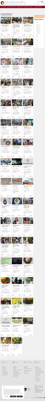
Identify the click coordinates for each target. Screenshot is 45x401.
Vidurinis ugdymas (16, 371)
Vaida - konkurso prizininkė (26, 326)
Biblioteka (15, 368)
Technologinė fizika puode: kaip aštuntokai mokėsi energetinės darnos (16, 26)
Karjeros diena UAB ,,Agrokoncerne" (5, 47)
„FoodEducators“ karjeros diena (15, 127)
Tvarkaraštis (5, 362)
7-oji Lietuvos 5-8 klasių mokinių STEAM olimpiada (6, 206)
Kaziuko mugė (26, 146)
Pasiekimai (4, 370)
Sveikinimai (17, 347)
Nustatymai (6, 396)
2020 (37, 46)
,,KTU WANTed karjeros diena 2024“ (28, 108)
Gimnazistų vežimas (16, 375)
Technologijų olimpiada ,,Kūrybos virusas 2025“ (5, 67)
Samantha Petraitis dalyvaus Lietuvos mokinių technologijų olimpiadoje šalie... (16, 68)
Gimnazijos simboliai (5, 372)
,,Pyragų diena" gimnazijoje (4, 108)
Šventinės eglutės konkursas (5, 266)
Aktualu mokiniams (37, 375)
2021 (37, 44)
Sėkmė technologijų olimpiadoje (16, 226)
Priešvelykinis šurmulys (28, 305)
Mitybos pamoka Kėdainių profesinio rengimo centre (27, 206)
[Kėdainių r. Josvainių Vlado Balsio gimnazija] (2, 2)
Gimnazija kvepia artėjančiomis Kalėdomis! (28, 25)
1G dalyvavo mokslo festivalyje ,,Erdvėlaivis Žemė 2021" (16, 306)
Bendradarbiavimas (5, 374)
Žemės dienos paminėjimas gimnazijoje (28, 67)
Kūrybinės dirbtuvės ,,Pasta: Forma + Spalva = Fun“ (17, 87)
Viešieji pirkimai (26, 373)
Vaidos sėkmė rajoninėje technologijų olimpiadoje (6, 326)
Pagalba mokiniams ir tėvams (17, 373)
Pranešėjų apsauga (37, 373)
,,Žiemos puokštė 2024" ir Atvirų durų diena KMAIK (28, 87)
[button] (38, 1)
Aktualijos (28, 48)
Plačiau (8, 34)
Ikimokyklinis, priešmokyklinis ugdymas (17, 370)
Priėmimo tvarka (37, 374)
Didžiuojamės (17, 71)
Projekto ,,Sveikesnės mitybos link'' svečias (16, 286)
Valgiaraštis (38, 362)
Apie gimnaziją (4, 368)
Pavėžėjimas (16, 362)
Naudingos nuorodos (38, 368)
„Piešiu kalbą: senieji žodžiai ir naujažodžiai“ (16, 147)
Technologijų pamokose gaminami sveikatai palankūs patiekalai (6, 245)
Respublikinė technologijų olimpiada (27, 127)
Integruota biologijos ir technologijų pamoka (5, 25)
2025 (37, 35)
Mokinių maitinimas (16, 374)
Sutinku (20, 396)
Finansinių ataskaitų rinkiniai (28, 370)
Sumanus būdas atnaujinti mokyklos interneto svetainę (32, 398)
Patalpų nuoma (15, 376)
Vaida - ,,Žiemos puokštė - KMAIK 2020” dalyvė (6, 345)
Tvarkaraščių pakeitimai (29, 362)
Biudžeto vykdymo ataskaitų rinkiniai (28, 369)
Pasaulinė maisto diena (16, 46)
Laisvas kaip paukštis (5, 166)
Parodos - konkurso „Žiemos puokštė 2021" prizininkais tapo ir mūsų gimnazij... (6, 307)
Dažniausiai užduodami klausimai (39, 372)
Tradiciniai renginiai (5, 373)
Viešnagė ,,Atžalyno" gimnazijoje (16, 108)
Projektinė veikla (18, 30)
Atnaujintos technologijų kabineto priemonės (6, 226)
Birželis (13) (38, 27)
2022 (37, 42)
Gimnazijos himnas (5, 371)
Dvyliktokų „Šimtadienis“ (17, 166)
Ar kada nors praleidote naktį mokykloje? (17, 266)
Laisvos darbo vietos (38, 369)
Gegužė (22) (38, 28)
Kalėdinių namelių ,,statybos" (27, 286)
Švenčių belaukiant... (16, 205)
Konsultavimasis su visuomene (39, 371)
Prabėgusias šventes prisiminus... (27, 245)
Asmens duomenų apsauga (38, 370)
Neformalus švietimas (16, 372)
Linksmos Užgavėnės (27, 225)
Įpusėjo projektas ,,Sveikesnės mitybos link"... (16, 245)
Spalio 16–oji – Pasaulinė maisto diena (28, 186)
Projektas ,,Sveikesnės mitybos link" (5, 87)
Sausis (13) (38, 33)
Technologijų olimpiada (5, 146)
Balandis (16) (38, 29)
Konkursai (6, 268)
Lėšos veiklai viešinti (27, 371)
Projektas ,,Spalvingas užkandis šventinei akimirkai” (5, 286)
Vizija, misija (4, 369)
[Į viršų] (44, 397)
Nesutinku (13, 396)
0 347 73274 (37, 389)
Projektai (25, 372)
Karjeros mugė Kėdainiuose (4, 127)
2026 (37, 22)
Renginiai (17, 168)
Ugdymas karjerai (7, 49)
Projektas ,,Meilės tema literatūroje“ (17, 326)
